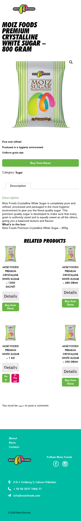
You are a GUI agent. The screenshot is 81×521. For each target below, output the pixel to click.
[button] (71, 62)
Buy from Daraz (40, 163)
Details (10, 296)
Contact (14, 447)
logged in (21, 406)
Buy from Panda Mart (15, 378)
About (13, 438)
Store (12, 442)
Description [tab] (18, 185)
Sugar (19, 172)
